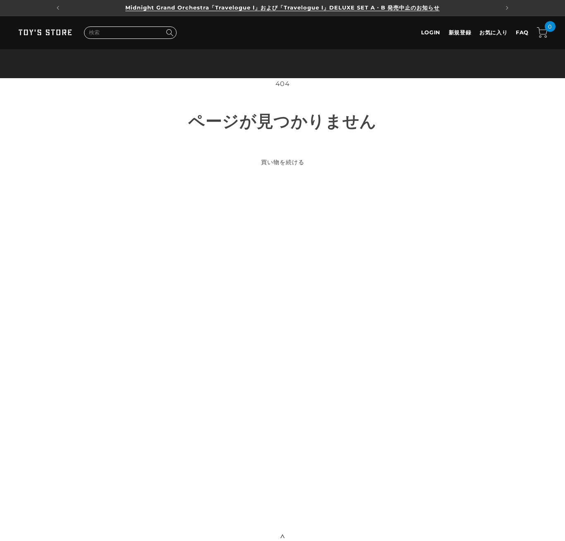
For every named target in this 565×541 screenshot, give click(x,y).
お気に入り (493, 32)
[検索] (169, 32)
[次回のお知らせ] (507, 8)
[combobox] (130, 32)
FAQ (522, 32)
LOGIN (431, 32)
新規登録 (460, 32)
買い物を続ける (282, 162)
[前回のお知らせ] (58, 8)
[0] (542, 32)
